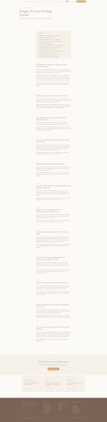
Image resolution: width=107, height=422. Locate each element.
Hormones (43, 1)
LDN (51, 1)
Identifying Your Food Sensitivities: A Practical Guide (48, 49)
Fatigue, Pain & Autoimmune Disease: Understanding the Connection (50, 47)
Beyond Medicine (45, 411)
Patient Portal (73, 1)
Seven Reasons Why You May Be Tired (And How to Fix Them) (49, 41)
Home (36, 1)
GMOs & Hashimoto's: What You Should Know (47, 52)
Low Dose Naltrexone (46, 409)
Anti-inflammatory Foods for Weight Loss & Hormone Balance (49, 39)
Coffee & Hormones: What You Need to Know (47, 37)
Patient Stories (60, 406)
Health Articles (60, 408)
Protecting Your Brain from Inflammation (45, 43)
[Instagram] (23, 408)
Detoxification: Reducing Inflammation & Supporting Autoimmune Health (51, 50)
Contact (63, 1)
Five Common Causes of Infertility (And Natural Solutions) (48, 56)
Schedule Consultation (81, 1)
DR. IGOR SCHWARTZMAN (27, 1)
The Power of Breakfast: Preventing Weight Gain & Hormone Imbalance (51, 45)
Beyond (54, 1)
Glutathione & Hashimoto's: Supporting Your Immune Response (49, 35)
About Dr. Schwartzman (46, 404)
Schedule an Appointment (62, 404)
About (39, 1)
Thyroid (47, 1)
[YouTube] (26, 408)
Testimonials (59, 1)
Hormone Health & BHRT (47, 406)
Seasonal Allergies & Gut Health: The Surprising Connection (49, 54)
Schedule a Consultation (53, 369)
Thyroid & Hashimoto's (46, 408)
